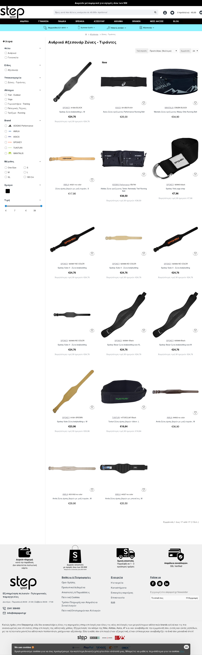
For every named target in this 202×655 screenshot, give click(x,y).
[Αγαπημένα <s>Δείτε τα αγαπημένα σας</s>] (172, 12)
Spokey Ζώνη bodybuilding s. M (72, 112)
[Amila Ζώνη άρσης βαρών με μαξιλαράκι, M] (175, 391)
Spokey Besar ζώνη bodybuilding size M (175, 345)
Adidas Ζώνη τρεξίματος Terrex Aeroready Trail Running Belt (124, 189)
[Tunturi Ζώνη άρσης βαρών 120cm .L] (123, 391)
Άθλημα (9, 90)
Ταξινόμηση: (142, 51)
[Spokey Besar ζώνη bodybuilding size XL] (123, 315)
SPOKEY (66, 107)
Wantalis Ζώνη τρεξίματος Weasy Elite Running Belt (175, 112)
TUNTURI (116, 417)
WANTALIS (169, 107)
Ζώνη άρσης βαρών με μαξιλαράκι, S (72, 188)
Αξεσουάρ (94, 34)
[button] (92, 97)
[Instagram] (160, 583)
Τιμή (7, 200)
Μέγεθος (9, 161)
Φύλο (7, 48)
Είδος (7, 65)
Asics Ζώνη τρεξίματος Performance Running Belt (124, 112)
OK (186, 647)
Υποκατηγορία (12, 77)
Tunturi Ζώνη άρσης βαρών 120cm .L (123, 421)
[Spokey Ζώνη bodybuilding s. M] (72, 82)
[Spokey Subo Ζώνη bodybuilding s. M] (72, 391)
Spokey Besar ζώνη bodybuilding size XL (123, 345)
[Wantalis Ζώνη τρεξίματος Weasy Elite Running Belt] (175, 82)
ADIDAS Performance (121, 184)
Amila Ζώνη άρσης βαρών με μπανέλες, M (123, 498)
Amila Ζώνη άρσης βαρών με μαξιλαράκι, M (175, 421)
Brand (7, 120)
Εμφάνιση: (185, 51)
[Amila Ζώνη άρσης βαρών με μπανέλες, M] (123, 468)
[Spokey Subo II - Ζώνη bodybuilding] (72, 238)
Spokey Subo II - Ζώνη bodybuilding (72, 268)
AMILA (66, 184)
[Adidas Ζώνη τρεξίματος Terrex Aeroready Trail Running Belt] (123, 159)
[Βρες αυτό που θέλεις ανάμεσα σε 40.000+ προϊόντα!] (155, 12)
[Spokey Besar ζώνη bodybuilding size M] (175, 315)
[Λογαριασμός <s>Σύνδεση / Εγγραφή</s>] (165, 12)
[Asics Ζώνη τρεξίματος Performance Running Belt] (123, 82)
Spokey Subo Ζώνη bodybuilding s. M (72, 421)
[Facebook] (153, 583)
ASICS (118, 107)
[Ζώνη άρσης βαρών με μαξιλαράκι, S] (72, 159)
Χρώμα (8, 185)
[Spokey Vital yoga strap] (175, 159)
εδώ (182, 651)
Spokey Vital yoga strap (175, 188)
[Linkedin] (166, 583)
